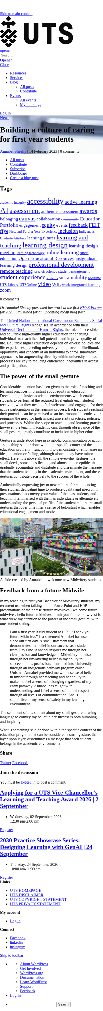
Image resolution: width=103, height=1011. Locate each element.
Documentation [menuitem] (32, 977)
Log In (5, 113)
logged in (28, 782)
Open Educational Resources (46, 258)
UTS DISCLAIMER (27, 895)
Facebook (20, 763)
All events (28, 100)
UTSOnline (28, 284)
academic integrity (13, 202)
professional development (61, 264)
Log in (15, 921)
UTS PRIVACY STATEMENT (35, 904)
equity (48, 225)
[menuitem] (56, 1004)
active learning (80, 202)
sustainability (73, 277)
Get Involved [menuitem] (30, 968)
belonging (9, 218)
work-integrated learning (81, 285)
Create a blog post (24, 178)
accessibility (45, 201)
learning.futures (41, 238)
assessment (25, 210)
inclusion (68, 231)
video (44, 284)
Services (16, 77)
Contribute (28, 91)
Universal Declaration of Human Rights (31, 329)
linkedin (16, 942)
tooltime (94, 278)
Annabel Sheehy (13, 151)
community (70, 219)
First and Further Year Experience (33, 231)
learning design (45, 245)
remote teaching (16, 271)
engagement (30, 225)
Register (6, 830)
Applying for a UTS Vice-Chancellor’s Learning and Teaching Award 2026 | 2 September (49, 799)
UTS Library (9, 285)
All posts (27, 86)
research (39, 271)
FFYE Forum (91, 307)
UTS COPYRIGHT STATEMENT (38, 899)
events (62, 225)
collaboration (48, 218)
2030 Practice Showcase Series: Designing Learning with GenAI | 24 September (46, 847)
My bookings (30, 104)
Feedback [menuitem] (27, 991)
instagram (17, 947)
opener (5, 50)
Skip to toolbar (11, 955)
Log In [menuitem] (15, 995)
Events (15, 95)
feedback (78, 225)
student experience (23, 277)
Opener (6, 60)
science (51, 271)
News (4, 117)
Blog (14, 82)
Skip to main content (16, 13)
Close (4, 64)
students (52, 278)
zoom (5, 290)
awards (88, 210)
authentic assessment (59, 211)
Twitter (5, 763)
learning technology (30, 253)
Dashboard (18, 173)
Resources (18, 73)
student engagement (74, 271)
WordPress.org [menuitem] (31, 973)
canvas (27, 218)
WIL (56, 284)
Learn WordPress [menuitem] (33, 982)
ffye (4, 231)
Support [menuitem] (26, 986)
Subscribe (18, 169)
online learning (62, 252)
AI (4, 210)
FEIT (94, 225)
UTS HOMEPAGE (25, 890)
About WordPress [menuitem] (34, 964)
